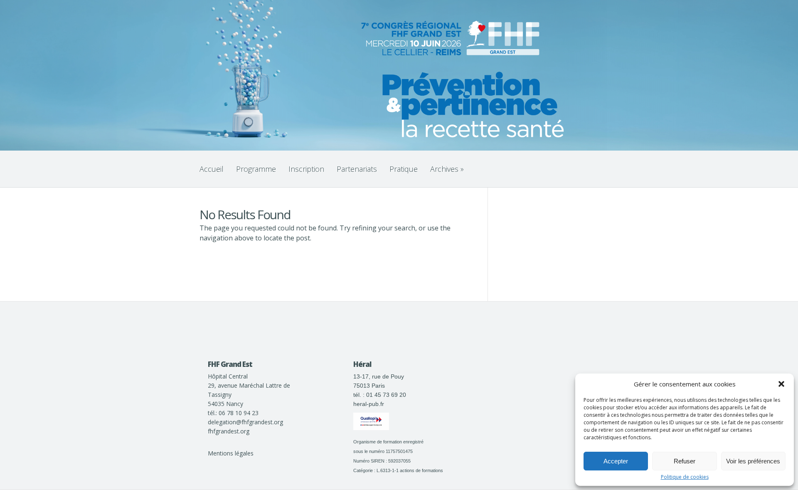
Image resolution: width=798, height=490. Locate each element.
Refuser (684, 461)
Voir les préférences (753, 461)
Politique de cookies (685, 477)
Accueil (212, 169)
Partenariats (357, 169)
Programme (256, 169)
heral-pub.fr (368, 404)
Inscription (306, 169)
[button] (781, 384)
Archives (447, 169)
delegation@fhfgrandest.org (245, 422)
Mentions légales (231, 453)
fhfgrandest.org (228, 431)
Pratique (403, 169)
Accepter (615, 461)
